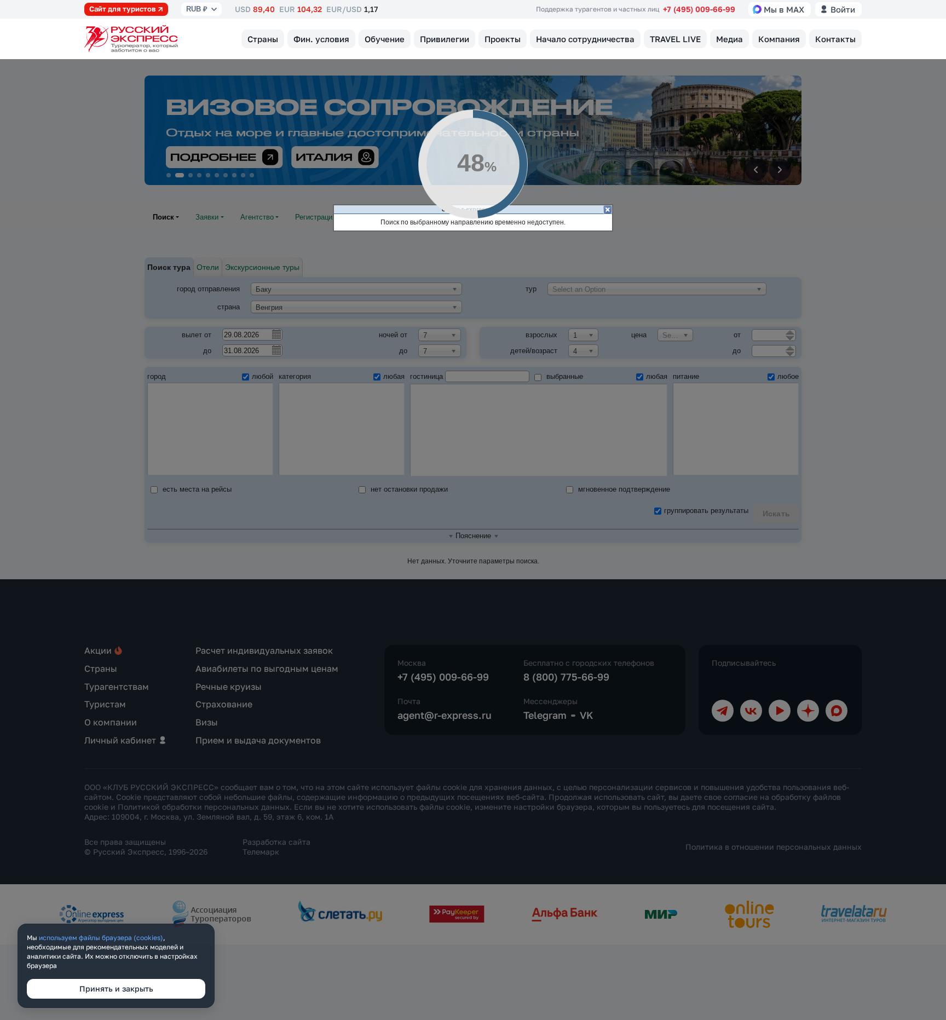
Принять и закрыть (116, 988)
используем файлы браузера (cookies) (101, 937)
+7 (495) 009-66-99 (699, 9)
